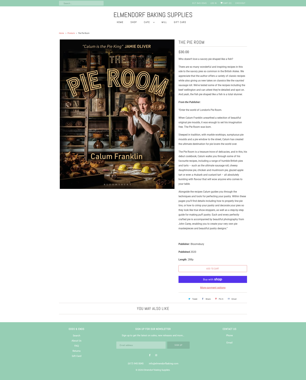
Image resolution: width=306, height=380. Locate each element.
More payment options (213, 287)
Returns (77, 351)
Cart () (227, 3)
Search (76, 335)
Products (71, 33)
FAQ (76, 345)
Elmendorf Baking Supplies (156, 370)
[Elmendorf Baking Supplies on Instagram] (156, 355)
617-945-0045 (199, 3)
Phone (229, 335)
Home (120, 22)
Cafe (148, 22)
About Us (76, 340)
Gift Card (180, 22)
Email (229, 342)
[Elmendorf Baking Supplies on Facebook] (150, 355)
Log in (214, 3)
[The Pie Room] (117, 114)
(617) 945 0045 (135, 363)
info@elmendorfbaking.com (163, 363)
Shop (134, 22)
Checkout (240, 3)
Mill (164, 22)
